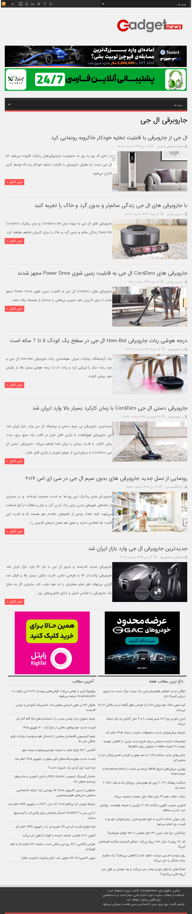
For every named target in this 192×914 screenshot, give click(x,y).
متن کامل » (14, 182)
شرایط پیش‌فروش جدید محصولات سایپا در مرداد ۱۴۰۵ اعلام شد (145, 732)
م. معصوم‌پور (175, 349)
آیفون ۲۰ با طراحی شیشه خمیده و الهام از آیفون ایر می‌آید (58, 835)
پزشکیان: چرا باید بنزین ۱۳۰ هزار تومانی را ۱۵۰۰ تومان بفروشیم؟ (146, 833)
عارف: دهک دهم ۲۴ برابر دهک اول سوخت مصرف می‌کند (149, 796)
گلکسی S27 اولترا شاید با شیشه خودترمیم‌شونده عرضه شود (58, 750)
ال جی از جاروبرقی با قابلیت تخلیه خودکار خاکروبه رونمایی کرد (119, 138)
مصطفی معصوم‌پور (171, 557)
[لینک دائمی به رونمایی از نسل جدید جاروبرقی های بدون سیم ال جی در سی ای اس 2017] (149, 531)
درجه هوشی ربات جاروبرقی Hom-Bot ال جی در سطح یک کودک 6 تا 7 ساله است (98, 341)
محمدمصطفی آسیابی (170, 146)
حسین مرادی (175, 214)
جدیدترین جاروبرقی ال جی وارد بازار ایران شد (137, 549)
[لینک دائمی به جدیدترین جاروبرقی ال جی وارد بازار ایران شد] (149, 601)
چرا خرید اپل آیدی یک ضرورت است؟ (71, 768)
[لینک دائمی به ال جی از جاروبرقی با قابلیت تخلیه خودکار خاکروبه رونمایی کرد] (149, 190)
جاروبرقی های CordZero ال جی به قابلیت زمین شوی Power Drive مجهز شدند (102, 273)
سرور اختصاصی (147, 904)
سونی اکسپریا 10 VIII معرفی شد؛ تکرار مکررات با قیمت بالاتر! (58, 858)
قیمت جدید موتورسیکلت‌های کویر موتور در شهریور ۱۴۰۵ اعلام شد (55, 759)
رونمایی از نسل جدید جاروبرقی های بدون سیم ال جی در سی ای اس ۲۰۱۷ (106, 478)
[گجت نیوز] (149, 34)
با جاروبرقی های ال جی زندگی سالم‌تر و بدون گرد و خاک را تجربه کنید (110, 205)
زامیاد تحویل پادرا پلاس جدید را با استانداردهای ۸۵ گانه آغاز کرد (55, 719)
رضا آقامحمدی (174, 487)
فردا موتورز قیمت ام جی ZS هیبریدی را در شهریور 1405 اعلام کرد (55, 826)
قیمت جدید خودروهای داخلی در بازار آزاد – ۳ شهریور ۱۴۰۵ (59, 727)
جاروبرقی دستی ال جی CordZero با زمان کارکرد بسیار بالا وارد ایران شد (109, 408)
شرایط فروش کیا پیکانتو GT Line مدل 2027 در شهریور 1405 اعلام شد (51, 804)
